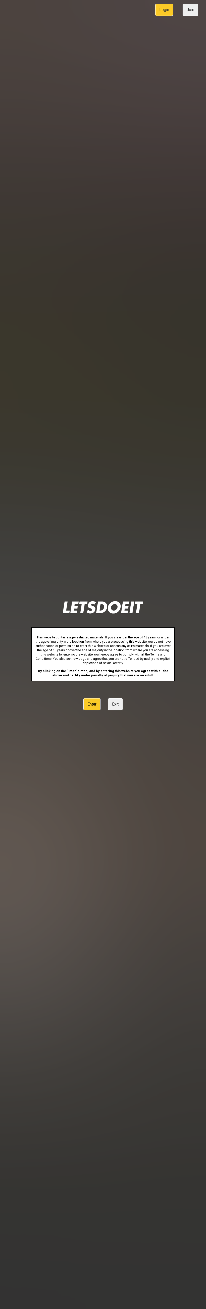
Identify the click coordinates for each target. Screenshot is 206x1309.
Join (190, 9)
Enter (91, 704)
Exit (115, 704)
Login (164, 9)
